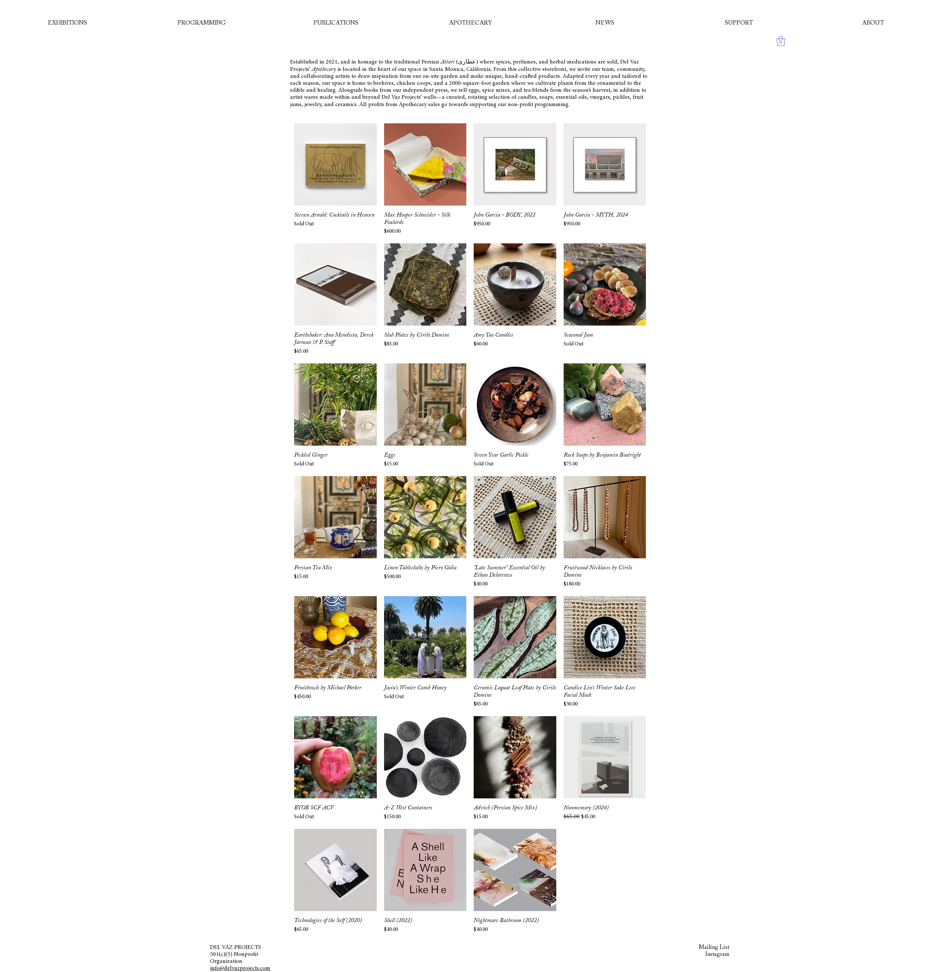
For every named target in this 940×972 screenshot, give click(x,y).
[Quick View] (335, 164)
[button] (781, 41)
